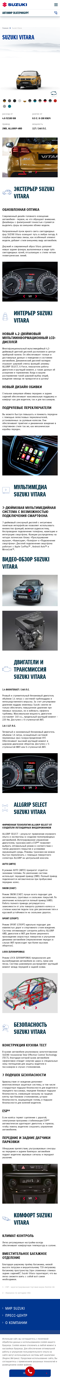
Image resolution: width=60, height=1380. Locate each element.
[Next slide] (36, 172)
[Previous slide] (24, 172)
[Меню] (56, 4)
